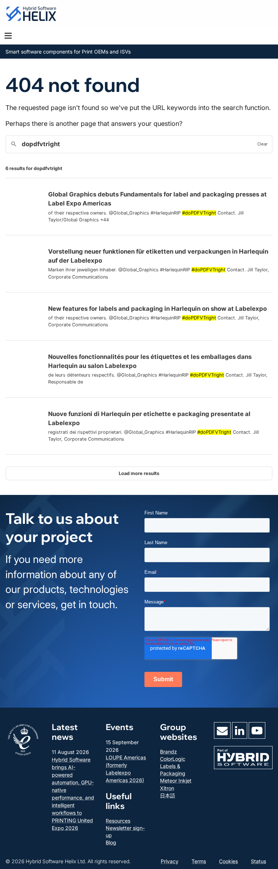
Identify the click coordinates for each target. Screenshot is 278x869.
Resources (118, 821)
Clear (262, 144)
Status (258, 861)
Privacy (169, 861)
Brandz (168, 752)
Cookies (228, 861)
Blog (111, 842)
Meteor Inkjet (175, 780)
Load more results (139, 473)
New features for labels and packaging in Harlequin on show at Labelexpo (157, 308)
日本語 (167, 795)
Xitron (167, 788)
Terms (198, 861)
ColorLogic (172, 759)
